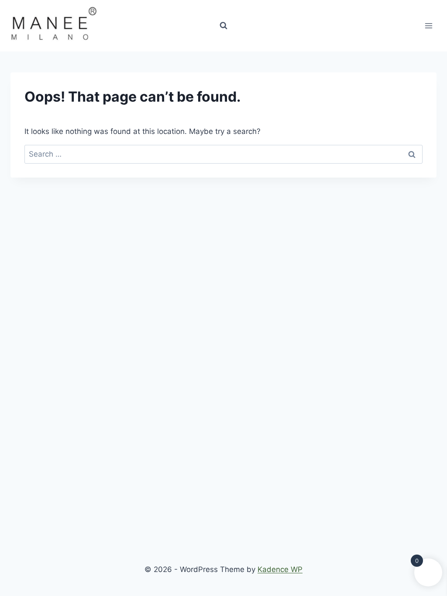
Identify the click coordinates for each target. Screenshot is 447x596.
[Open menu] (428, 25)
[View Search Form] (223, 26)
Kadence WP (280, 569)
